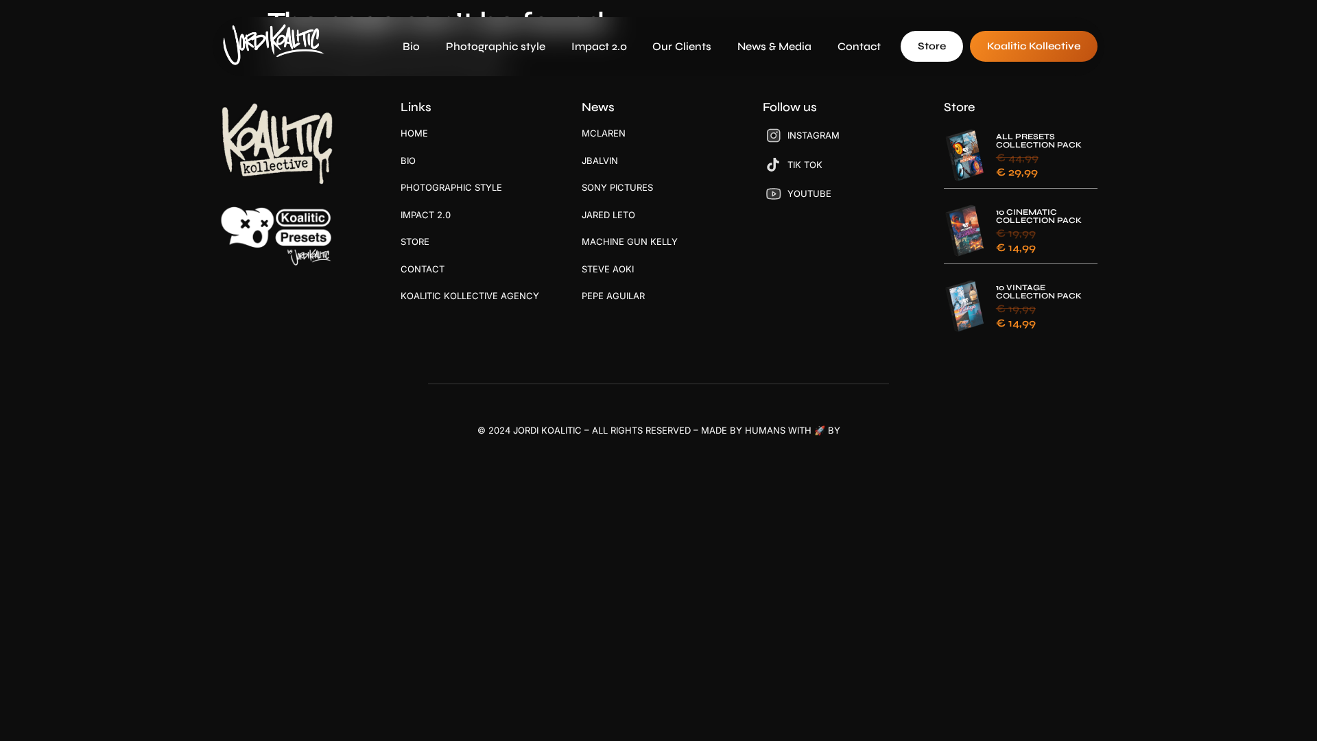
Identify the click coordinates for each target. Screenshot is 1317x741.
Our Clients (681, 46)
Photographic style (495, 46)
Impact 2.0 (599, 46)
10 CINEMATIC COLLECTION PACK (1039, 216)
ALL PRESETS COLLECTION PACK (1039, 141)
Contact (859, 46)
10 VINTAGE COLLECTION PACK (1039, 292)
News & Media (774, 46)
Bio (411, 46)
